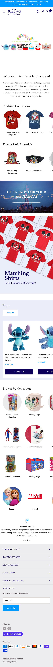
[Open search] (38, 11)
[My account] (43, 11)
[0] (48, 11)
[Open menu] (4, 12)
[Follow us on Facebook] (4, 628)
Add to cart (19, 372)
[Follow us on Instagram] (9, 628)
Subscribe (10, 608)
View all (10, 312)
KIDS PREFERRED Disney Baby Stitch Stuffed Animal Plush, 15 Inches (18, 357)
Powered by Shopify (10, 662)
